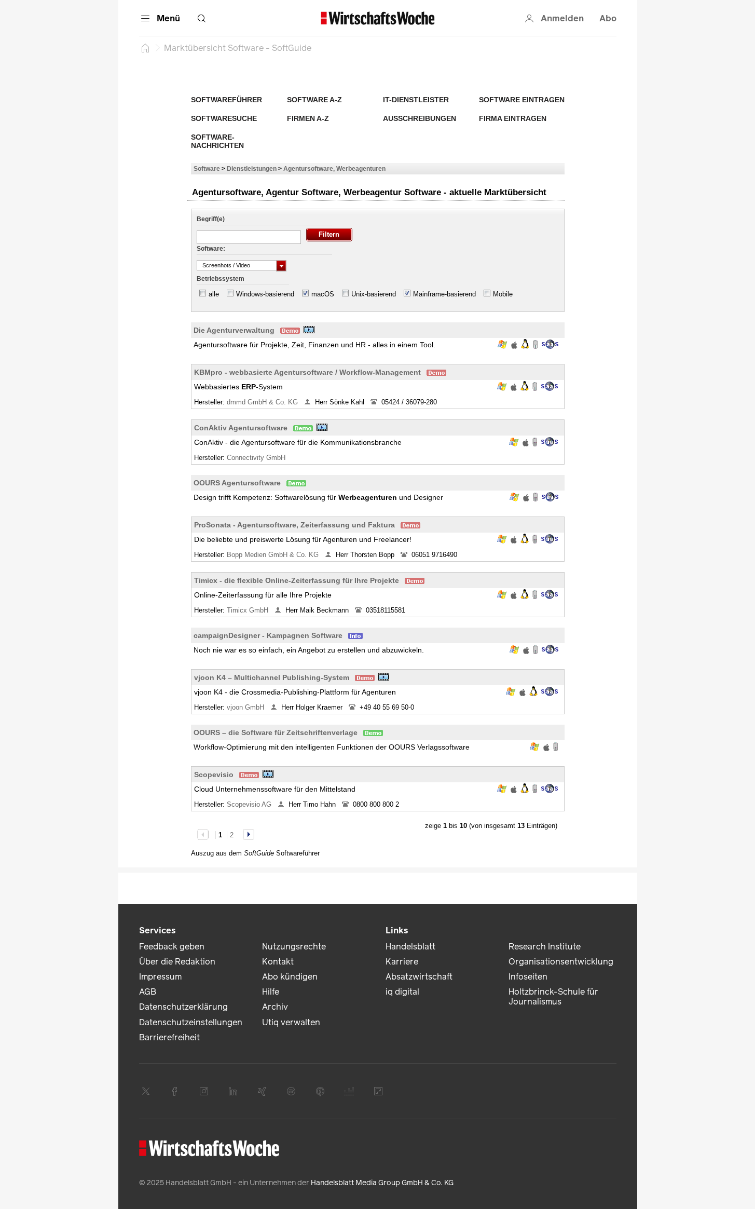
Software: (211, 248)
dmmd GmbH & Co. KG (263, 402)
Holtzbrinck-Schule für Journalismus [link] (553, 997)
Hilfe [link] (270, 992)
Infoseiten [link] (528, 977)
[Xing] (262, 1091)
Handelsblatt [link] (410, 947)
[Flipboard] (378, 1091)
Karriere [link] (402, 962)
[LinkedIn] (233, 1091)
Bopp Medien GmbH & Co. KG (274, 555)
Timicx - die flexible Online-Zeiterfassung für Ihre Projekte (296, 580)
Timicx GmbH (248, 610)
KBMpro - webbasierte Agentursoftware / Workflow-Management (307, 372)
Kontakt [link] (278, 962)
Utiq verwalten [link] (291, 1022)
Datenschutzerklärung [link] (183, 1007)
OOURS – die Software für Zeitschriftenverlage (276, 732)
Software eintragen (522, 100)
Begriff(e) (211, 219)
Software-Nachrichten (217, 141)
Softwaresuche (224, 118)
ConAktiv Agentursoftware (240, 428)
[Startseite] (145, 48)
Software (207, 168)
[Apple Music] (320, 1091)
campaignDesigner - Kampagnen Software (268, 635)
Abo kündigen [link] (290, 977)
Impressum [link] (160, 977)
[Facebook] (175, 1091)
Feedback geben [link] (171, 947)
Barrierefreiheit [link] (169, 1037)
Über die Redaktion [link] (177, 962)
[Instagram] (204, 1091)
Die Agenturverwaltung (234, 330)
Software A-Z (314, 100)
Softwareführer (226, 100)
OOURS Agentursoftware (237, 483)
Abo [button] (607, 18)
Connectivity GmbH (257, 457)
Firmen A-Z (308, 118)
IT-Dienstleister (416, 100)
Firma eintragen (512, 118)
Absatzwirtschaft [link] (419, 977)
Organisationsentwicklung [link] (561, 962)
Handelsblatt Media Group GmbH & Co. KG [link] (382, 1183)
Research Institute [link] (545, 947)
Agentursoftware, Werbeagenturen (334, 168)
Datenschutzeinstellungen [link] (190, 1022)
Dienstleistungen (252, 168)
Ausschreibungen (419, 118)
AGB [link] (147, 992)
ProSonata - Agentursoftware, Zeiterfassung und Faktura (294, 525)
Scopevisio (214, 774)
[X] (146, 1091)
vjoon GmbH (246, 707)
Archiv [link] (275, 1007)
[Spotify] (291, 1091)
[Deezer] (349, 1091)
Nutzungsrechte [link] (294, 947)
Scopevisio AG (250, 804)
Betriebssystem (220, 278)
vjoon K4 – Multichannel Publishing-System (271, 677)
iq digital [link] (402, 992)
